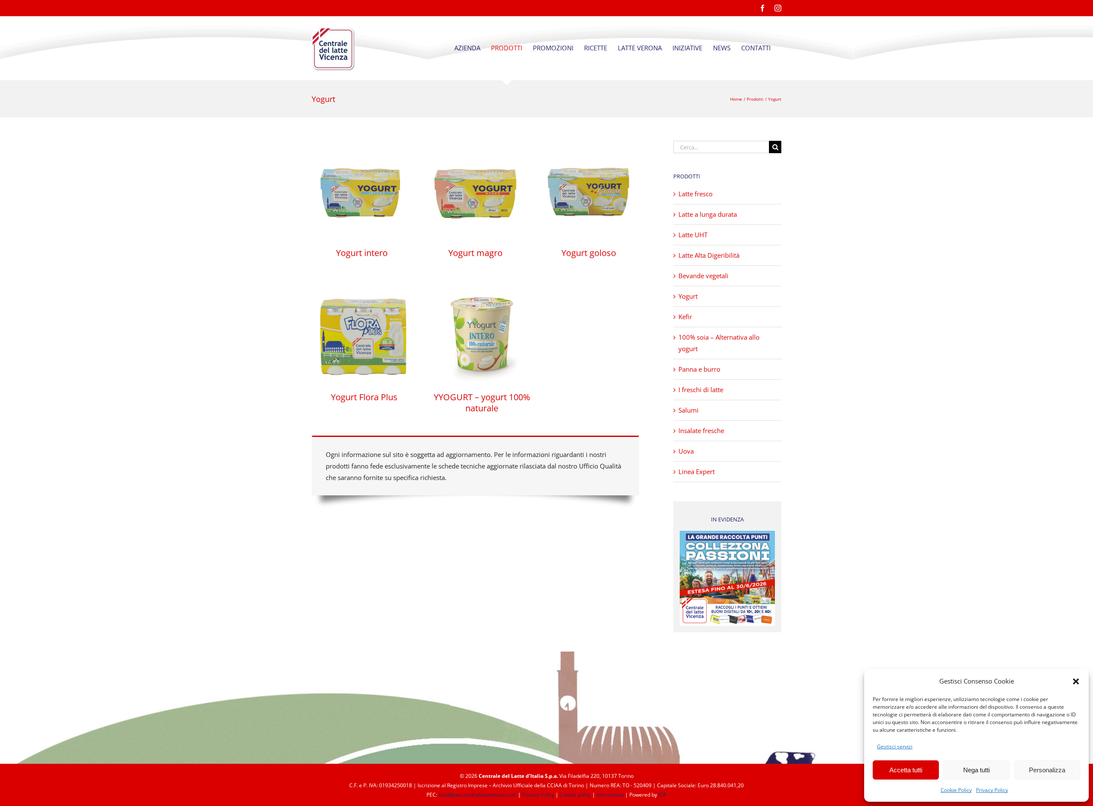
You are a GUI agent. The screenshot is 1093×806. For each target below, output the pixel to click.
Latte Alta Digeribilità (708, 255)
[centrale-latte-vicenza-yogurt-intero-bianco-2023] (362, 144)
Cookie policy (575, 794)
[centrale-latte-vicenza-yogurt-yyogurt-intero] (482, 283)
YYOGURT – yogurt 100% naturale (482, 402)
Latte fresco (695, 193)
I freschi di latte (700, 389)
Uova (686, 451)
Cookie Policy (956, 790)
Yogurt (688, 296)
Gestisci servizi (894, 746)
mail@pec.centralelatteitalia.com (477, 794)
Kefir (685, 316)
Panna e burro (699, 369)
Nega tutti (976, 770)
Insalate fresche (701, 430)
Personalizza (1047, 770)
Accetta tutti (905, 770)
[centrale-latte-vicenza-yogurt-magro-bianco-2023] (475, 144)
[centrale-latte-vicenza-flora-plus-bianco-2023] (364, 283)
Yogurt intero (362, 253)
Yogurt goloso (588, 253)
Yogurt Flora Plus (364, 397)
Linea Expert (696, 471)
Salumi (688, 410)
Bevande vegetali (703, 275)
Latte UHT (692, 234)
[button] (1076, 681)
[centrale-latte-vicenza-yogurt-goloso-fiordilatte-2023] (589, 144)
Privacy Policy (992, 790)
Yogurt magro (475, 253)
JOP (662, 794)
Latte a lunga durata (707, 214)
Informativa (610, 794)
